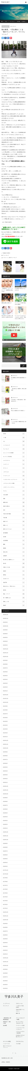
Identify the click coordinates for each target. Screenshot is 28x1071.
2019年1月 (5, 828)
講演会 (13, 574)
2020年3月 (5, 774)
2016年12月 (5, 912)
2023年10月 (5, 626)
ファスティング (13, 475)
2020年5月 (5, 767)
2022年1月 (5, 690)
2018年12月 (5, 832)
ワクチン (13, 490)
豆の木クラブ (13, 578)
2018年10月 (5, 839)
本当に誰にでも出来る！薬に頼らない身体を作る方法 (7, 316)
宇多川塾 (13, 517)
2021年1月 (5, 736)
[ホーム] (2, 20)
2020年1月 (5, 782)
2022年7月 (5, 668)
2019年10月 (5, 793)
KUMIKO (8, 253)
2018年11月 (5, 835)
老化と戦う (13, 552)
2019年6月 (5, 809)
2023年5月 (5, 637)
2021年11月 (5, 698)
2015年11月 (5, 961)
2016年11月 (5, 915)
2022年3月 (5, 683)
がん (13, 441)
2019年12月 (5, 786)
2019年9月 (5, 797)
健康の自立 (13, 502)
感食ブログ (13, 521)
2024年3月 (5, 622)
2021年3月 (5, 729)
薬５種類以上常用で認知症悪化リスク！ (18, 378)
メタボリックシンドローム (13, 487)
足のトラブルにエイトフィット (7, 1046)
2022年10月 (5, 656)
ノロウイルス (13, 471)
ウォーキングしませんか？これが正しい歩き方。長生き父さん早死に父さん (20, 317)
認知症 (13, 571)
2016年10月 (5, 919)
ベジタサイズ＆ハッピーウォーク (13, 479)
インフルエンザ (13, 445)
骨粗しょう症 (13, 601)
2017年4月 (5, 896)
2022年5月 (5, 675)
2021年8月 (5, 710)
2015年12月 (5, 957)
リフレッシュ (6, 257)
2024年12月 (5, 614)
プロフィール (19, 1003)
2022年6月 (5, 671)
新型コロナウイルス (13, 529)
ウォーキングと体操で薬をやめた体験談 (20, 303)
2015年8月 (5, 973)
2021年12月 (5, 694)
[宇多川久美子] (11, 2)
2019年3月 (5, 820)
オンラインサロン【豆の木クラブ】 (19, 1022)
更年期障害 (13, 532)
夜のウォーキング (13, 257)
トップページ (6, 1003)
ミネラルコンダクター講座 (13, 483)
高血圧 (13, 605)
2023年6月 (5, 633)
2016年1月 (5, 954)
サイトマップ (6, 1005)
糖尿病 (13, 548)
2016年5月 (5, 938)
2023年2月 (5, 645)
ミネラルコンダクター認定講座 (20, 1032)
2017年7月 (5, 885)
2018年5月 (5, 858)
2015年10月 (5, 965)
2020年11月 (5, 744)
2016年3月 (5, 946)
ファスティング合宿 (20, 1025)
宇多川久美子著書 (13, 513)
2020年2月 (5, 778)
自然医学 (13, 555)
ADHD (13, 433)
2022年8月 (5, 664)
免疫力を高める (13, 506)
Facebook (13, 1053)
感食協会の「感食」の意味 (7, 1022)
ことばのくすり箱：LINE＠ (20, 1006)
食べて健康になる (13, 597)
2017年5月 (5, 893)
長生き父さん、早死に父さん (13, 586)
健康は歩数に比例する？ (7, 302)
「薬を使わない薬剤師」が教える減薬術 (18, 389)
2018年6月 (5, 854)
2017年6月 (5, 889)
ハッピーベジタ (6, 1043)
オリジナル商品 (7, 1041)
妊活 (13, 510)
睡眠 (13, 544)
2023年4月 (5, 641)
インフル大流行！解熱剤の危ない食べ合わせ (18, 422)
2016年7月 (5, 931)
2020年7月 (5, 759)
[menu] (26, 2)
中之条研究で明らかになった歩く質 (20, 289)
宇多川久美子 (14, 996)
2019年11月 (5, 790)
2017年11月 (5, 870)
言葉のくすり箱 (13, 567)
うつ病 (13, 437)
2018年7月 (5, 851)
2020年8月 (5, 755)
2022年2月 (5, 687)
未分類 (13, 536)
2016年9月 (5, 923)
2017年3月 (5, 900)
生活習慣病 (13, 540)
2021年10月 (5, 702)
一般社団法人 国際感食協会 (7, 1018)
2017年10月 (5, 874)
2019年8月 (5, 801)
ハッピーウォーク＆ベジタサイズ (20, 1028)
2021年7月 (5, 713)
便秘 (13, 498)
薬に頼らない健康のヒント (13, 559)
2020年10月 (5, 748)
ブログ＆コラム (20, 1041)
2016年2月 (5, 950)
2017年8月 (5, 881)
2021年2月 (5, 732)
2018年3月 (5, 866)
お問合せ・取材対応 (6, 1062)
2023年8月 (5, 629)
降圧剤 (13, 590)
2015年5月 (5, 984)
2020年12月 (5, 740)
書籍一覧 (18, 1013)
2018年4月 (5, 862)
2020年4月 (5, 771)
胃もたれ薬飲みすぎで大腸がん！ (18, 410)
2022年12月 (5, 648)
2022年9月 (5, 660)
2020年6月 (5, 763)
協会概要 (5, 1025)
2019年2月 (5, 824)
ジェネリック (13, 464)
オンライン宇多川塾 (13, 456)
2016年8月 (5, 927)
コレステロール (13, 460)
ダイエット (13, 468)
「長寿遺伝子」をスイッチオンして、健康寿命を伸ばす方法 (7, 290)
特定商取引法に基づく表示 (7, 1058)
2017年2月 (5, 904)
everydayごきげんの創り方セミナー (20, 1036)
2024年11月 (5, 618)
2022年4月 (5, 679)
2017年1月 (5, 908)
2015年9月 (5, 969)
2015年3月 (5, 988)
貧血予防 (13, 582)
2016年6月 (5, 935)
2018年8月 (5, 847)
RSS (15, 1053)
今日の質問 (13, 494)
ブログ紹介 (18, 1043)
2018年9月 (5, 843)
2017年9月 (5, 877)
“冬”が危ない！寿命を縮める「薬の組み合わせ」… (18, 400)
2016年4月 (5, 942)
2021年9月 (5, 706)
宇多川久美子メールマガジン (20, 1010)
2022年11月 (5, 652)
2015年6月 (5, 980)
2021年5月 (5, 721)
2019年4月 (5, 816)
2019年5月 (5, 813)
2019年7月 (5, 805)
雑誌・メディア (13, 593)
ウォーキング (5, 26)
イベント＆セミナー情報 (20, 1018)
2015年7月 (5, 977)
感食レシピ (13, 525)
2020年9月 (5, 751)
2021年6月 (5, 717)
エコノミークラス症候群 (13, 452)
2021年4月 (5, 725)
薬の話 (13, 563)
